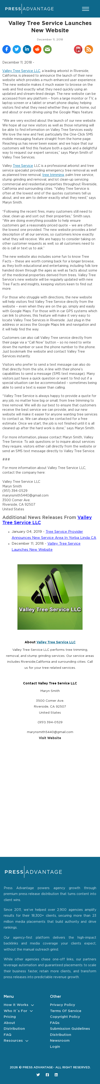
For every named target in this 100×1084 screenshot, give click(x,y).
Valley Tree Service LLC (21, 71)
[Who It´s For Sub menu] (31, 1011)
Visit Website (50, 738)
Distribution (14, 1028)
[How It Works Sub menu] (32, 1005)
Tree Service (23, 166)
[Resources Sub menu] (27, 1041)
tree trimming (53, 175)
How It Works (16, 1004)
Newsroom (60, 1040)
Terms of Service (65, 1010)
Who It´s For (15, 1010)
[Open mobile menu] (85, 9)
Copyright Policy (65, 1016)
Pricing (10, 1016)
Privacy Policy (62, 1004)
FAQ (7, 1034)
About (9, 1022)
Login (55, 1046)
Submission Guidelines (70, 1028)
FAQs (55, 1022)
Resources (13, 1040)
